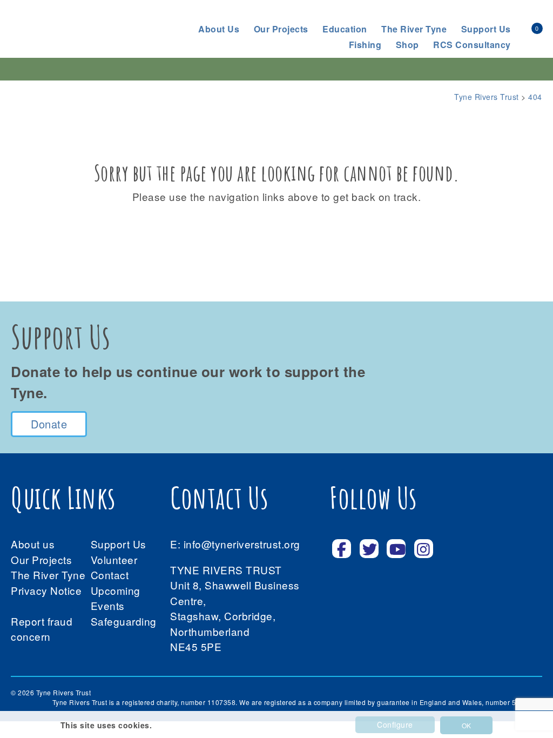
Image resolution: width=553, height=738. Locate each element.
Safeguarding (124, 621)
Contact (110, 574)
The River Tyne (414, 29)
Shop (407, 44)
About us (218, 29)
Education (344, 29)
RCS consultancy (472, 44)
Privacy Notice (46, 590)
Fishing (365, 44)
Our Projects (281, 29)
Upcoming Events (115, 598)
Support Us (118, 543)
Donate (49, 424)
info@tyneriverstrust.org (242, 543)
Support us (486, 29)
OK (466, 725)
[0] (525, 27)
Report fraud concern (41, 629)
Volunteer (114, 559)
